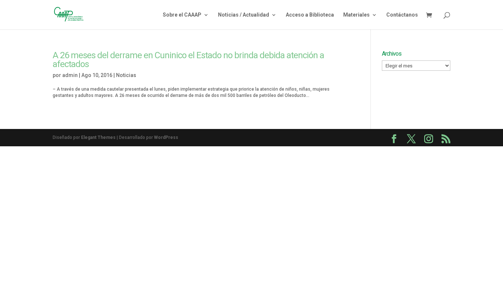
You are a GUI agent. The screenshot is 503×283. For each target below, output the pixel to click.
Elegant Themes (98, 137)
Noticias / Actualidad (243, 15)
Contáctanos (402, 15)
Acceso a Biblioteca (310, 15)
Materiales (356, 15)
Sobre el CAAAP (182, 15)
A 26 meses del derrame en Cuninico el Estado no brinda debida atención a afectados (188, 59)
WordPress (166, 137)
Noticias (126, 75)
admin (70, 75)
